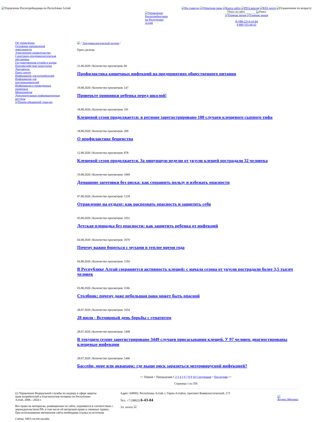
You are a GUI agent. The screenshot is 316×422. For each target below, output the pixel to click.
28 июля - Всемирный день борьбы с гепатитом (124, 317)
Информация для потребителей (34, 75)
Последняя (220, 376)
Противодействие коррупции (33, 65)
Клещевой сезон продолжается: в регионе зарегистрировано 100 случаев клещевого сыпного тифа (174, 117)
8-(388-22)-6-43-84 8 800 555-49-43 (246, 23)
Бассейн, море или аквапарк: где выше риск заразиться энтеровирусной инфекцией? (162, 365)
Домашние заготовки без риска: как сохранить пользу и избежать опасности (153, 182)
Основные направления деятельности (30, 48)
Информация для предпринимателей (27, 81)
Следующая (203, 376)
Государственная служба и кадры (36, 62)
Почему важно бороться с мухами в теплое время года (131, 247)
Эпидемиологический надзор (100, 43)
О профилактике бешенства (105, 138)
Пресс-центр (23, 72)
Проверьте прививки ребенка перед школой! (122, 95)
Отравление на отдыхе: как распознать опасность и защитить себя (144, 204)
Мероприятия (23, 92)
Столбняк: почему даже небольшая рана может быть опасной (138, 295)
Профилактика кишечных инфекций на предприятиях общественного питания (156, 73)
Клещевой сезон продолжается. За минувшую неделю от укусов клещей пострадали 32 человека (172, 160)
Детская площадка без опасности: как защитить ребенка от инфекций (147, 225)
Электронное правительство (33, 52)
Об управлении (25, 42)
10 (194, 376)
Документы (22, 69)
